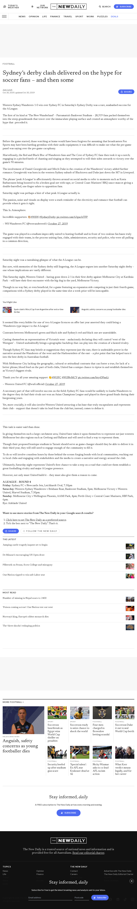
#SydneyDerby (47, 217)
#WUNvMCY (69, 377)
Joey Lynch (7, 90)
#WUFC (56, 377)
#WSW (35, 217)
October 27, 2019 (58, 224)
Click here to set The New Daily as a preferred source (36, 520)
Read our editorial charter (88, 853)
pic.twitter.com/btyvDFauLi (93, 377)
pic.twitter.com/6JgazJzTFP (72, 217)
